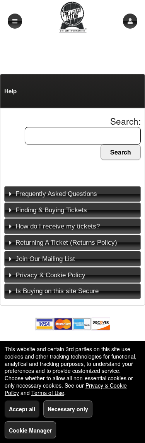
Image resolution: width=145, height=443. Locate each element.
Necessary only (68, 409)
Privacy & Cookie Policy (50, 274)
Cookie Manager (30, 430)
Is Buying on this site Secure (57, 290)
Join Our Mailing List (45, 258)
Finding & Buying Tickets (51, 209)
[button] (130, 21)
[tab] (72, 194)
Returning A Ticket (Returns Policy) (66, 242)
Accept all (22, 409)
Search (120, 152)
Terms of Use (47, 393)
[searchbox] (83, 135)
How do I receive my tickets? (57, 226)
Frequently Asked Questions (56, 193)
